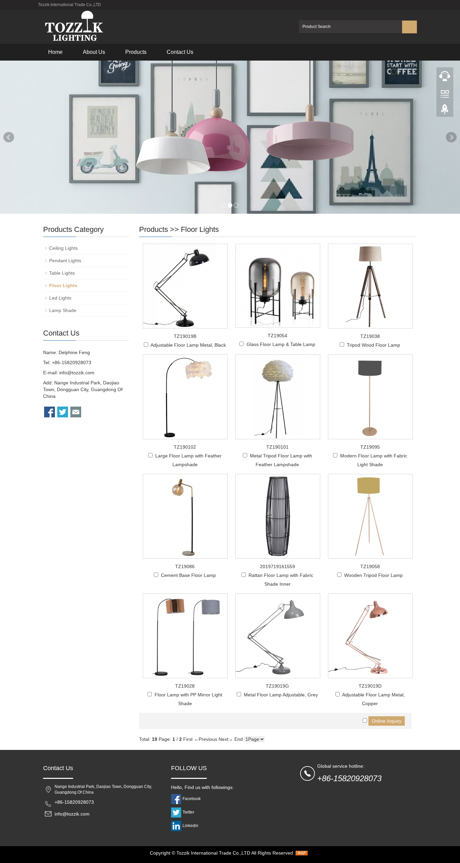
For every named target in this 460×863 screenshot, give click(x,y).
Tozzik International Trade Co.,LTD (213, 853)
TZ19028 (185, 686)
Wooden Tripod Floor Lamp (373, 575)
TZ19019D (370, 686)
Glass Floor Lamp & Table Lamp (281, 344)
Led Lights (60, 298)
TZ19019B (185, 336)
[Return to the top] (444, 111)
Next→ (226, 739)
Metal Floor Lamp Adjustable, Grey (281, 694)
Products (135, 52)
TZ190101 (277, 447)
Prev (8, 137)
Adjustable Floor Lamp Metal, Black (188, 345)
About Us (94, 52)
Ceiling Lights (63, 248)
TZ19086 (185, 566)
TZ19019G (277, 686)
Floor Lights (200, 229)
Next (451, 137)
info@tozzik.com (76, 372)
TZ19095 (370, 447)
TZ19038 (370, 336)
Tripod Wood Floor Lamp (373, 345)
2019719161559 (277, 566)
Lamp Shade (62, 310)
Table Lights (62, 273)
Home (55, 52)
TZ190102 (185, 447)
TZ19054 (277, 335)
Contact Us (180, 52)
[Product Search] (409, 27)
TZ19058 (370, 566)
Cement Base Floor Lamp (188, 575)
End (238, 739)
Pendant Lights (65, 260)
